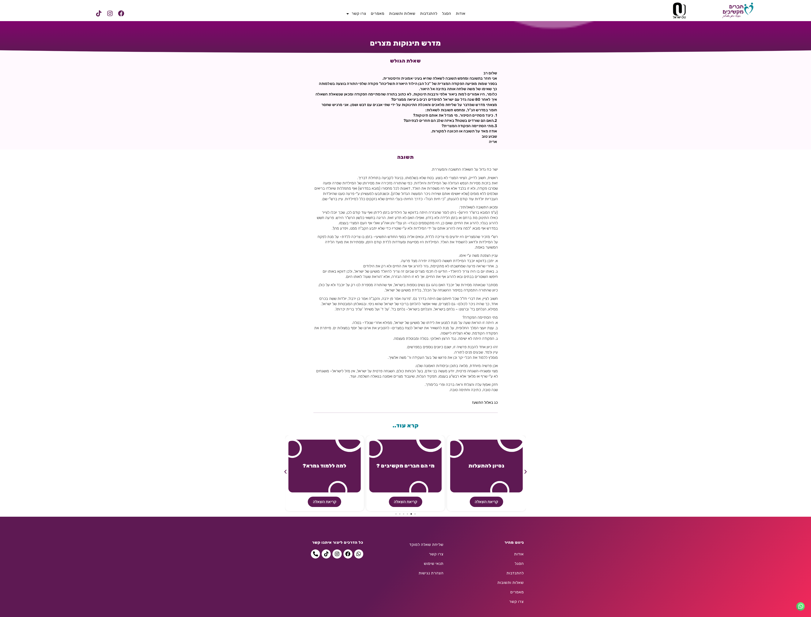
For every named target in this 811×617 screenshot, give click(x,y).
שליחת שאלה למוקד (426, 544)
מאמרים (377, 13)
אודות (460, 13)
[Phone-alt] (315, 554)
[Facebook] (121, 13)
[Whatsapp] (358, 554)
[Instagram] (109, 13)
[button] (285, 471)
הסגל (446, 13)
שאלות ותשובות (402, 13)
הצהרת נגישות (431, 573)
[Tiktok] (98, 13)
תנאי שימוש (434, 563)
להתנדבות (428, 13)
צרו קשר (359, 13)
